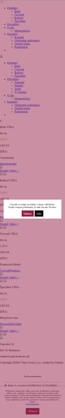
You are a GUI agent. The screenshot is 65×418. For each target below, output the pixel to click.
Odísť (39, 213)
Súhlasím (27, 213)
